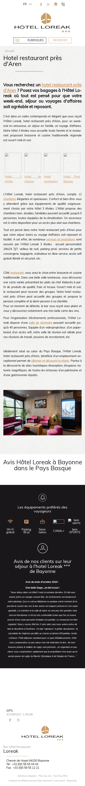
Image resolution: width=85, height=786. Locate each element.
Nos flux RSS (60, 776)
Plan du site (45, 776)
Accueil (9, 51)
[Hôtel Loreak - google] (48, 4)
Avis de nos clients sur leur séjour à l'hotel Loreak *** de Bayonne (43, 566)
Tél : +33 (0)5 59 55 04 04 (22, 764)
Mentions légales (27, 776)
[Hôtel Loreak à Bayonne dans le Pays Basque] (56, 4)
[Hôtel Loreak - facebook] (41, 4)
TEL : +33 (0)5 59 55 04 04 (64, 4)
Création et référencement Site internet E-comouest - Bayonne (42, 780)
